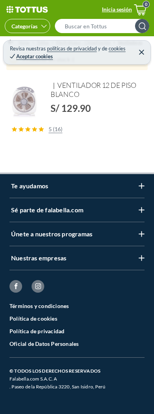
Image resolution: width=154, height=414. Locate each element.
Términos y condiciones (39, 306)
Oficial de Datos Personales (44, 343)
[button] (104, 26)
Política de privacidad (36, 331)
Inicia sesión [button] (117, 9)
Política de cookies (33, 318)
